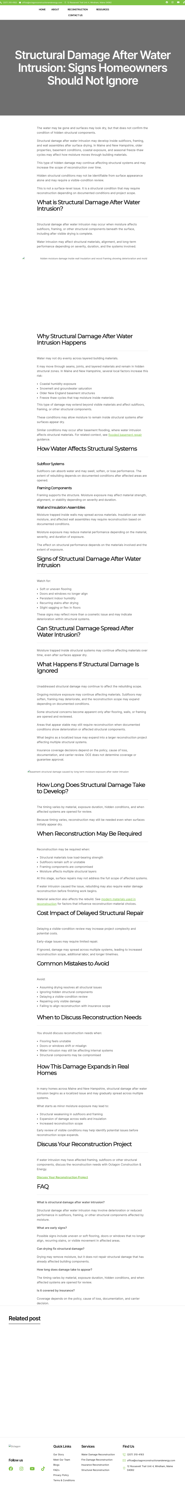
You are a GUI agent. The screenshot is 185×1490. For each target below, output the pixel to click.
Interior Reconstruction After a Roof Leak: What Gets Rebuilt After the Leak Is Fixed (32, 1383)
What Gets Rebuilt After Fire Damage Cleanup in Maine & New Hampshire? (92, 1383)
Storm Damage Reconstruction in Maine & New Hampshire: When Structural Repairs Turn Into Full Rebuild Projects (149, 1384)
